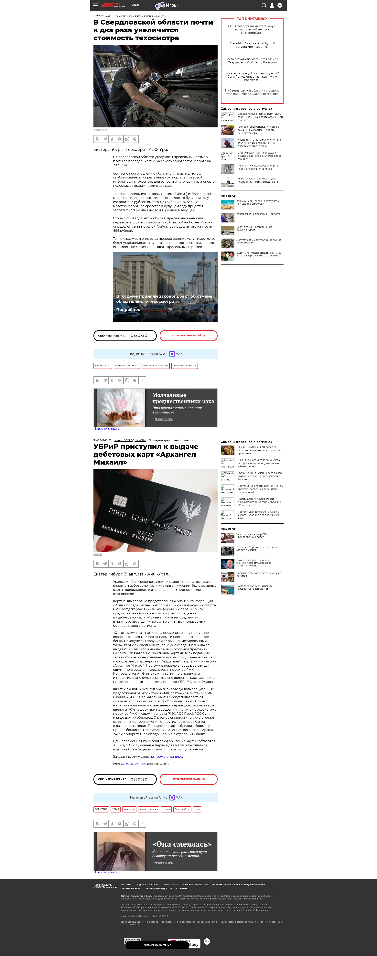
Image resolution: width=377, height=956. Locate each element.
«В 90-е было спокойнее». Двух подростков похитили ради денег (258, 180)
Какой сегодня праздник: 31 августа (258, 214)
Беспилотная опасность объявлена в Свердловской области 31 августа (252, 61)
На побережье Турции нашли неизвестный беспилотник (254, 587)
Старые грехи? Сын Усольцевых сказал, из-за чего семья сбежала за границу (260, 155)
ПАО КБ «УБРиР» (135, 763)
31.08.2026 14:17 (102, 440)
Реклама (126, 884)
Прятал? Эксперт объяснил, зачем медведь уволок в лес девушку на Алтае (258, 515)
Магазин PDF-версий (195, 884)
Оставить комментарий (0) (188, 335)
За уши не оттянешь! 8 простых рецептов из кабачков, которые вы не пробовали (260, 450)
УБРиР (97, 554)
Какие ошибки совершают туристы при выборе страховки (257, 202)
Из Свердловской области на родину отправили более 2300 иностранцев (252, 92)
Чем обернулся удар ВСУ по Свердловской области (253, 535)
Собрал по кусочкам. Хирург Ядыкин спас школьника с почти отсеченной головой (260, 117)
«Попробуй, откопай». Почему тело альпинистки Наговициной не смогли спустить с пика (259, 142)
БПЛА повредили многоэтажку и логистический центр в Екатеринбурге (252, 30)
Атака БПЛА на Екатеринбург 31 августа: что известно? (252, 45)
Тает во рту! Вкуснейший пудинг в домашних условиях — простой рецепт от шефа (258, 129)
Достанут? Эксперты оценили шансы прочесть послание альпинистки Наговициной (260, 489)
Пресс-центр (170, 884)
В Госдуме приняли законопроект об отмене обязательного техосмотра (164, 299)
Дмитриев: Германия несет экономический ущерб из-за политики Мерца (253, 563)
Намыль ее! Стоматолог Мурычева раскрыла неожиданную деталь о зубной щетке (259, 463)
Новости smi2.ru (106, 428)
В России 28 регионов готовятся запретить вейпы (256, 548)
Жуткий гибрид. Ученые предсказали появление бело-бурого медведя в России (260, 476)
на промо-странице (166, 756)
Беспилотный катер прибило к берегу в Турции (255, 228)
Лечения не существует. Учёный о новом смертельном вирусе (258, 167)
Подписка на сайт (147, 884)
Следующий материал (157, 945)
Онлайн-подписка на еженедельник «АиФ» (238, 884)
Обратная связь (130, 888)
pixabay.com (101, 129)
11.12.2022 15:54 (101, 16)
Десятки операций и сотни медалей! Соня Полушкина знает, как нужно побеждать (252, 77)
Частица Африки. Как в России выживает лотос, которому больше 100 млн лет (259, 502)
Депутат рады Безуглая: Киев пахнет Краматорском (258, 241)
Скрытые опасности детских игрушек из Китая (259, 574)
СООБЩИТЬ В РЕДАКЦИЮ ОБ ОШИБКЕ (166, 888)
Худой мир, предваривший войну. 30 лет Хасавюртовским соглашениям (259, 254)
